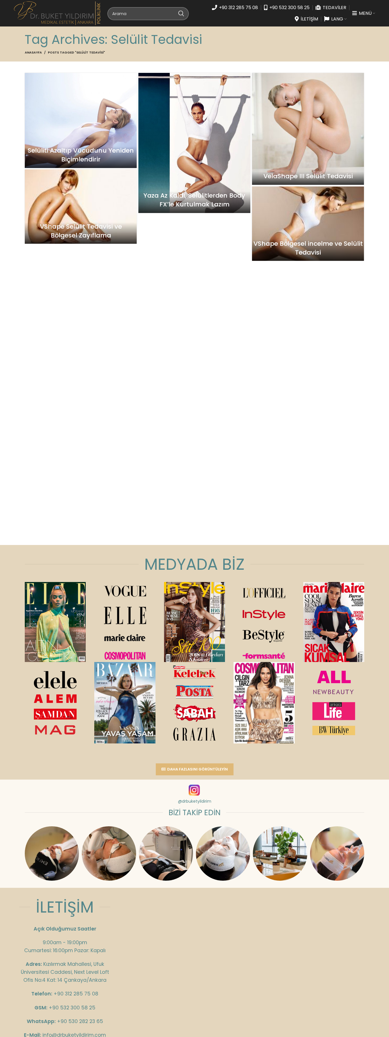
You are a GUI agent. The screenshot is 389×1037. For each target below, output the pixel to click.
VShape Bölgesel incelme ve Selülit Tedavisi (308, 248)
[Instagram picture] (52, 853)
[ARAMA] (181, 13)
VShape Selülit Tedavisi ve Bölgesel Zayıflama (81, 231)
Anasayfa (33, 52)
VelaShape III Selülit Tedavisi (308, 176)
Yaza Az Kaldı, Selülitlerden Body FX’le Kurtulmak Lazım (194, 200)
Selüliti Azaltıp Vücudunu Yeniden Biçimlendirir (81, 155)
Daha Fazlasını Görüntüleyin (197, 769)
